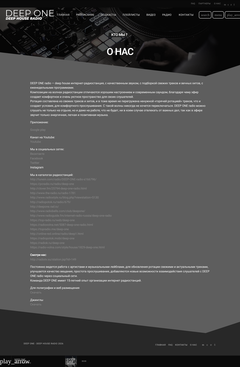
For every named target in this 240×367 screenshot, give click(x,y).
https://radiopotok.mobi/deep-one (52, 238)
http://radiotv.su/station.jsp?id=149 (53, 259)
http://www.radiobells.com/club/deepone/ (57, 211)
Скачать (35, 292)
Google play (38, 130)
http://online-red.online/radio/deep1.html (57, 234)
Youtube (35, 142)
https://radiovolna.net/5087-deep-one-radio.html (61, 225)
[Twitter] (231, 5)
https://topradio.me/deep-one (49, 229)
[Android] (234, 5)
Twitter (34, 163)
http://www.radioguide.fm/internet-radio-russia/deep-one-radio (71, 215)
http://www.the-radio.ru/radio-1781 (53, 193)
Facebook (36, 158)
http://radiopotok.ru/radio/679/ (50, 202)
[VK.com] (228, 5)
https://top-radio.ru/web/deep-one (52, 220)
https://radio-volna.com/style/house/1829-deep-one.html (67, 247)
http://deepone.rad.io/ (44, 206)
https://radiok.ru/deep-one (47, 243)
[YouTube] (225, 5)
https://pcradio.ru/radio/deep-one (52, 184)
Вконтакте (37, 154)
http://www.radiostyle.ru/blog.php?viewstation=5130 (64, 197)
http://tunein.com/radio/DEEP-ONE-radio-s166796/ (63, 179)
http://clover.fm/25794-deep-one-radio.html (58, 188)
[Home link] (30, 15)
